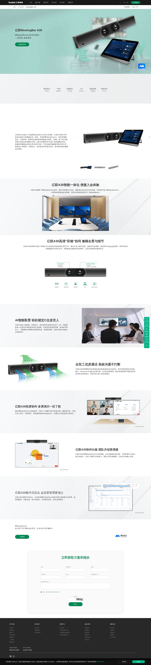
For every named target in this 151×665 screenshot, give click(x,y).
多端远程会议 (47, 413)
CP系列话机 (38, 632)
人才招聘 (11, 639)
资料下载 (135, 7)
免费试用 (70, 2)
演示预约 (135, 2)
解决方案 (87, 624)
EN (124, 2)
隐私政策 (57, 592)
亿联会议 (62, 627)
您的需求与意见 (44, 581)
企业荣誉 (11, 630)
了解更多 (22, 536)
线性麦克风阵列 (111, 369)
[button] (149, 137)
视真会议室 (87, 637)
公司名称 (43, 574)
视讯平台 (62, 624)
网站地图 (11, 642)
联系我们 (11, 637)
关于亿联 (11, 624)
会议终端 (37, 627)
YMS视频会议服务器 (65, 632)
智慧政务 (87, 627)
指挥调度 (87, 632)
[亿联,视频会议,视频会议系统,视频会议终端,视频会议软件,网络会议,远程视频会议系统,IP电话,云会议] (15, 3)
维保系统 (112, 632)
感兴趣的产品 (94, 574)
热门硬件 (37, 624)
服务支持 (112, 624)
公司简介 (11, 627)
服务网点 (112, 635)
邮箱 (92, 567)
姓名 (42, 567)
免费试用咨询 (22, 44)
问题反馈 (112, 630)
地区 (67, 574)
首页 (14, 7)
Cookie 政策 (100, 661)
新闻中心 (11, 632)
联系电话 (68, 567)
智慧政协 (87, 630)
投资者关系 (12, 635)
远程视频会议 (95, 192)
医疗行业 (87, 639)
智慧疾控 (87, 635)
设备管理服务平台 (64, 635)
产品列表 (21, 7)
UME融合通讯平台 (64, 630)
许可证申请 (113, 637)
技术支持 (112, 627)
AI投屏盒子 (37, 630)
